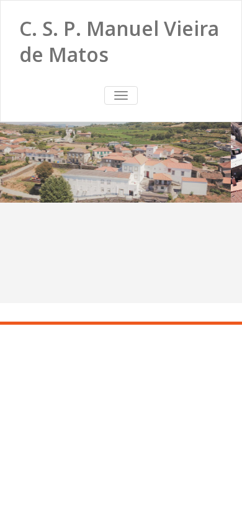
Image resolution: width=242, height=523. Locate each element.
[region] (121, 162)
